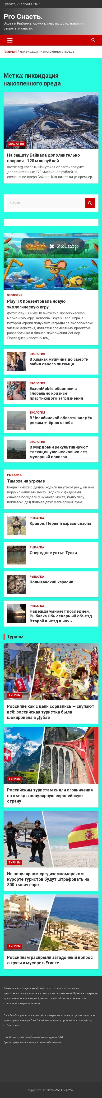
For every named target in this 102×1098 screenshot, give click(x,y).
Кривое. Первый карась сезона (60, 523)
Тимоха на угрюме (26, 481)
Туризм (15, 637)
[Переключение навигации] (10, 40)
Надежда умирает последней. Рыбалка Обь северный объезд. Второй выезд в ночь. (61, 616)
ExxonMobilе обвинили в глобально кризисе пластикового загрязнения (56, 393)
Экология (16, 143)
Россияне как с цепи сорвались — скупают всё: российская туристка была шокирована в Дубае (50, 712)
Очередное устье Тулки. (54, 552)
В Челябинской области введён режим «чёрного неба (61, 420)
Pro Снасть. (23, 16)
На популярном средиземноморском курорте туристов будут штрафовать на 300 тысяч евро (48, 879)
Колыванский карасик (51, 582)
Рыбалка (14, 475)
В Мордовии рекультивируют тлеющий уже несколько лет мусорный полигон (59, 452)
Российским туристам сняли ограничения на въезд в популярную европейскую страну (50, 795)
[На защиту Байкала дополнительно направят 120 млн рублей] (51, 120)
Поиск (90, 203)
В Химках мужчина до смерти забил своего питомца (59, 361)
